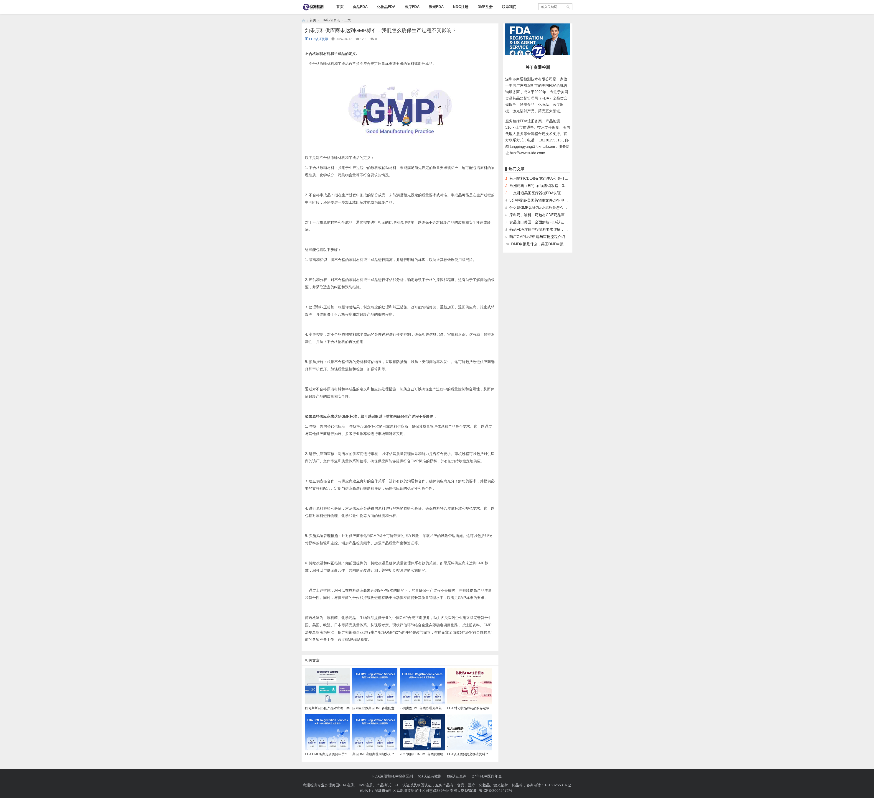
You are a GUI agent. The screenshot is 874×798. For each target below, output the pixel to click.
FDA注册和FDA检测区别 (392, 776)
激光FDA (436, 7)
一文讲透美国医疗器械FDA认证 (535, 193)
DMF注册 (485, 7)
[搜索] (568, 6)
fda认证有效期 (430, 776)
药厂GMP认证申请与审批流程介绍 (537, 237)
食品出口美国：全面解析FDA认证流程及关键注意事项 (553, 222)
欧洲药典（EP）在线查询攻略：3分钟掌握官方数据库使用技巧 (560, 186)
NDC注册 (460, 7)
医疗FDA (412, 7)
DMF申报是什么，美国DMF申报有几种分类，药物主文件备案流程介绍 (568, 244)
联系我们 (509, 7)
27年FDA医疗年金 (487, 776)
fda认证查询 (457, 776)
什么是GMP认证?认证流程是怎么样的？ (541, 208)
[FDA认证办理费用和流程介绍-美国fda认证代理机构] (303, 20)
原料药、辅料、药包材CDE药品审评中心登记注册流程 (553, 215)
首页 (340, 7)
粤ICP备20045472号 (495, 791)
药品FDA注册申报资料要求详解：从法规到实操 (547, 229)
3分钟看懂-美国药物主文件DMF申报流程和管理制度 (551, 200)
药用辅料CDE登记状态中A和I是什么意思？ (544, 178)
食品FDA (360, 7)
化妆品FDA (386, 7)
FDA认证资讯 (330, 20)
